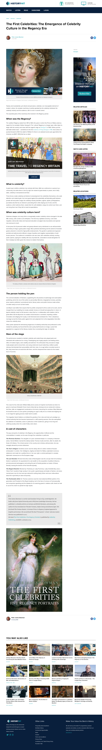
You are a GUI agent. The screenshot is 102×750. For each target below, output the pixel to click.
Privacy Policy (38, 739)
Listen (17, 10)
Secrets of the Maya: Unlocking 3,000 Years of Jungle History (39, 679)
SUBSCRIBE (90, 3)
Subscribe (36, 10)
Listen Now (34, 177)
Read (26, 10)
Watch (8, 10)
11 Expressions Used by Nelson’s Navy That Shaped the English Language (83, 143)
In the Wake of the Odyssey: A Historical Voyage (37, 658)
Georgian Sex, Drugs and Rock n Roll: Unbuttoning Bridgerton (83, 167)
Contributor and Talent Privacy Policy (44, 741)
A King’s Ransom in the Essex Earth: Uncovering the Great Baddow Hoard (16, 658)
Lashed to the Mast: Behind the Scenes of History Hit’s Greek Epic (62, 658)
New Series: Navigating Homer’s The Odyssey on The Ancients (84, 658)
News (36, 732)
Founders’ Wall (38, 743)
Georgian (75, 51)
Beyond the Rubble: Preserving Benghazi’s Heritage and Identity (83, 700)
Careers (37, 734)
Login (46, 10)
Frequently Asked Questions (42, 726)
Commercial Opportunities (41, 730)
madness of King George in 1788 (42, 130)
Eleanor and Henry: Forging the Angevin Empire (60, 679)
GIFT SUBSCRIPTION (69, 3)
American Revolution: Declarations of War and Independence (16, 679)
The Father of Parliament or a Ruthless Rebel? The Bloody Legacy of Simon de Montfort (62, 701)
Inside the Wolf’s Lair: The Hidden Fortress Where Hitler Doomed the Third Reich (15, 701)
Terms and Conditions (40, 737)
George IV (44, 127)
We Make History (39, 728)
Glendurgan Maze (78, 209)
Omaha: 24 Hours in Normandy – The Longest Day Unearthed (85, 679)
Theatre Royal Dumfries (79, 225)
